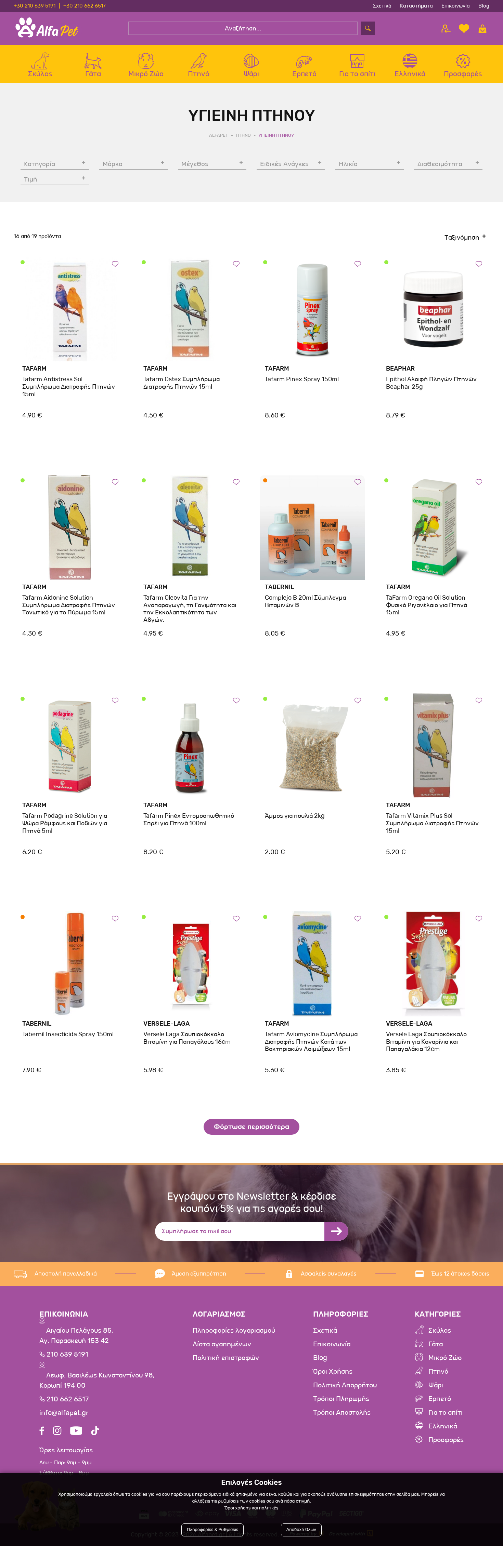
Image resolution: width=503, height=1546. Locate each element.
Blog (483, 5)
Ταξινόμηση (461, 238)
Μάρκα (112, 164)
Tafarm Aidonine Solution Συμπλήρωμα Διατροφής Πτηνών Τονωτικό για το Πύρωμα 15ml (68, 605)
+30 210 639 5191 (34, 5)
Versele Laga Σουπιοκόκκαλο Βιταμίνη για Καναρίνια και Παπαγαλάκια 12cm (426, 1041)
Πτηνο (243, 135)
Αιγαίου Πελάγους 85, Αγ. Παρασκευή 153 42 (76, 1335)
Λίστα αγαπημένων (222, 1344)
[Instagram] (57, 1431)
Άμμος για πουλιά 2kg (295, 816)
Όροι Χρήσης (332, 1371)
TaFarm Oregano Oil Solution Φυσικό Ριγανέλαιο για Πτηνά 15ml (426, 605)
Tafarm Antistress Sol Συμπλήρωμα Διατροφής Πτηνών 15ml (68, 386)
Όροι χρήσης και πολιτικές (251, 1508)
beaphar (400, 368)
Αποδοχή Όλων (301, 1529)
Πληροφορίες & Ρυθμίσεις (212, 1529)
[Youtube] (76, 1431)
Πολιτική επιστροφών (226, 1358)
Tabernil (279, 587)
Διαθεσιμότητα (439, 164)
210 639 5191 (66, 1354)
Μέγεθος (194, 164)
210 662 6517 (67, 1399)
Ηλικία (348, 164)
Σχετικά (382, 5)
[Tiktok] (95, 1431)
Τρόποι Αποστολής (342, 1412)
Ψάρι (435, 1385)
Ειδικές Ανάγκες (284, 164)
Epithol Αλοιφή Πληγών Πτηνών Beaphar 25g (431, 383)
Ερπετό (439, 1399)
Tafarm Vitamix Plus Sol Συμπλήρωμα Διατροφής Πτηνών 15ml (432, 823)
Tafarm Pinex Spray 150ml (302, 379)
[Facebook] (41, 1431)
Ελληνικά (442, 1426)
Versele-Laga (166, 1023)
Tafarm (34, 368)
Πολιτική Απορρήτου (345, 1385)
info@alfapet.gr (64, 1413)
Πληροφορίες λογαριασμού (234, 1330)
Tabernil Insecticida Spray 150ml (68, 1034)
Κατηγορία (39, 164)
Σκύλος (439, 1330)
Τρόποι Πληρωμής (341, 1399)
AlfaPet (218, 135)
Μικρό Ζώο (445, 1358)
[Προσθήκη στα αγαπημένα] (115, 264)
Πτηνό (438, 1371)
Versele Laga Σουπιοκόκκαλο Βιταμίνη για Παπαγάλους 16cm (187, 1038)
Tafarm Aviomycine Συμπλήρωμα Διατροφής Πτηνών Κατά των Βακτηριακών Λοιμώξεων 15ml (311, 1041)
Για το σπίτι (445, 1412)
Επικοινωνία (455, 5)
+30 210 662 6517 (84, 5)
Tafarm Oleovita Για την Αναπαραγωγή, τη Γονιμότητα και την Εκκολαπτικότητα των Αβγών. (189, 609)
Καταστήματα (416, 5)
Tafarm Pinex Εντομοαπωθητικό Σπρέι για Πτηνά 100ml (188, 819)
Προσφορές (446, 1440)
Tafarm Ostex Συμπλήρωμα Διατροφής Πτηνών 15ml (181, 383)
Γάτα (435, 1344)
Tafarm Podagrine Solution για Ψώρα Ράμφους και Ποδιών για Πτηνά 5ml (64, 823)
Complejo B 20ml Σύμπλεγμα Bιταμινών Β (305, 601)
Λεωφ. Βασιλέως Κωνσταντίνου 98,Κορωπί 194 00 (97, 1380)
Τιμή (30, 179)
